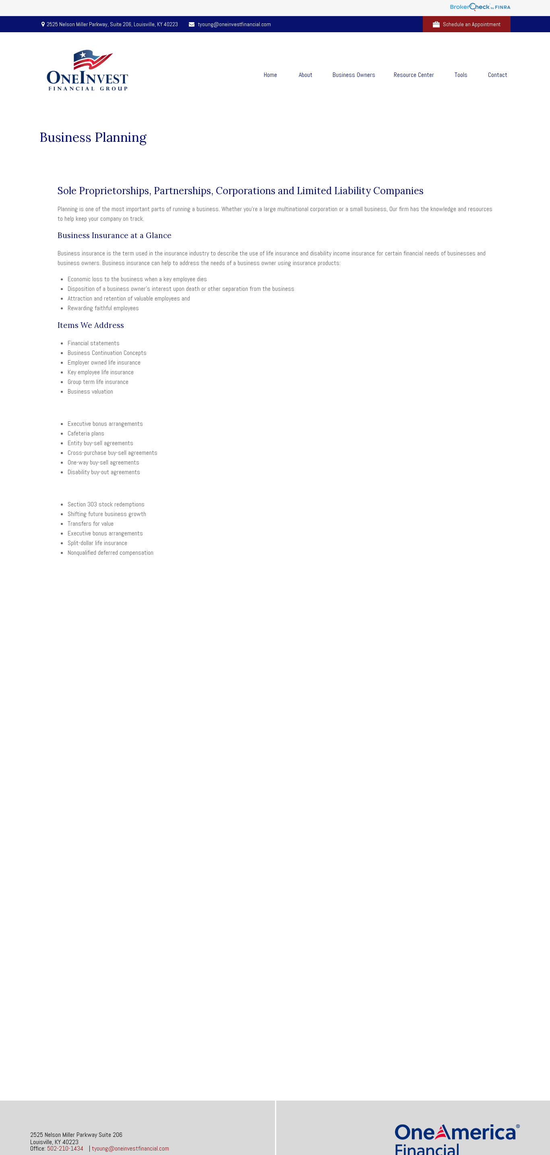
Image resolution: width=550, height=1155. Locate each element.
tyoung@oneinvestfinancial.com (234, 24)
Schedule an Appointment (471, 24)
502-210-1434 (65, 1148)
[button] (270, 74)
